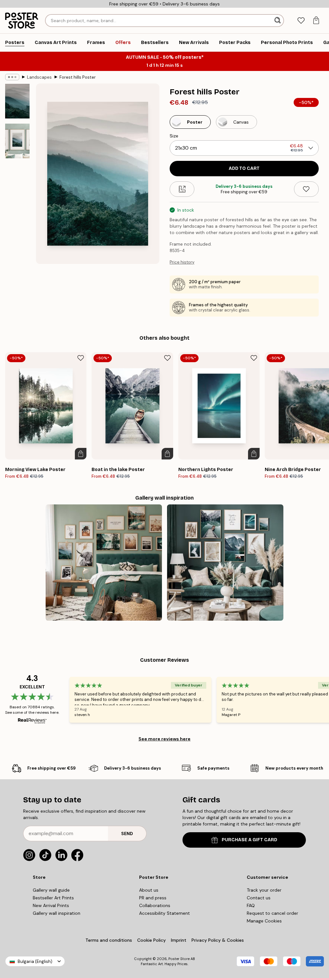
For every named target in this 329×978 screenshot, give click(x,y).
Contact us (259, 898)
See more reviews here (164, 739)
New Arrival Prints (51, 905)
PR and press (152, 898)
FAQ (251, 905)
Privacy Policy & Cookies (217, 940)
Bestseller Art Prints (53, 898)
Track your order (264, 890)
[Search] (278, 20)
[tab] (300, 20)
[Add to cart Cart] (80, 453)
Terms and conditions (108, 940)
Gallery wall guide (51, 890)
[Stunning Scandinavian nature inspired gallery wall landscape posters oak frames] (225, 562)
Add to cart (244, 168)
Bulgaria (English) (35, 961)
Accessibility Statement (164, 913)
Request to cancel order (272, 913)
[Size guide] (182, 189)
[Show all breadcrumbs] (12, 77)
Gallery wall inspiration (56, 913)
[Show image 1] (17, 101)
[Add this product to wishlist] (306, 189)
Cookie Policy (151, 940)
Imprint (178, 940)
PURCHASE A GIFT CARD (249, 840)
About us (148, 890)
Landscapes (39, 77)
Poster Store (179, 958)
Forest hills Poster (77, 77)
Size (174, 136)
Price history (182, 262)
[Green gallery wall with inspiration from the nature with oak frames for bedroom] (104, 562)
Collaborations (154, 905)
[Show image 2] (17, 141)
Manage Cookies (264, 921)
